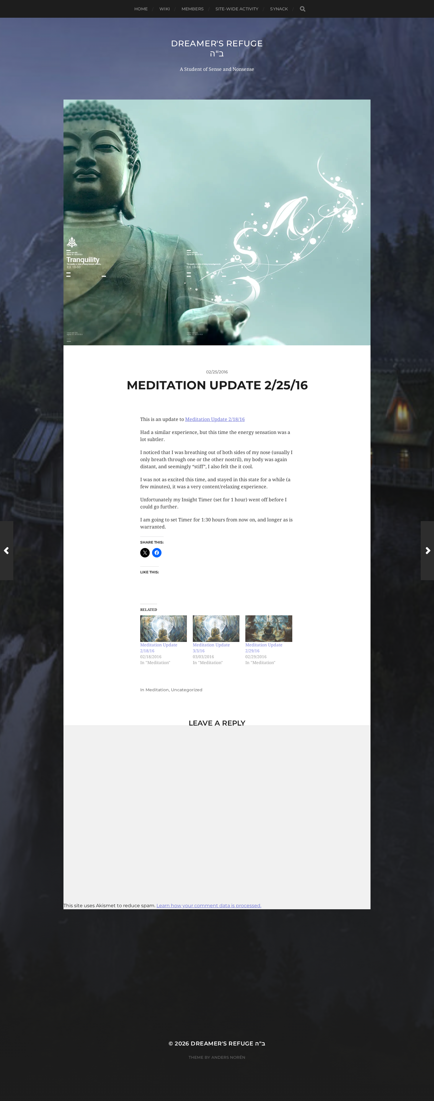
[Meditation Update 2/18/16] (163, 628)
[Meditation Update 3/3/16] (216, 628)
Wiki (164, 9)
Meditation (157, 689)
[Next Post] (427, 550)
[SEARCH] (303, 9)
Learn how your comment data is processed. (208, 905)
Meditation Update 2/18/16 (215, 419)
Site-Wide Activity (237, 9)
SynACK (279, 9)
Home (141, 9)
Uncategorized (187, 689)
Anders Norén (228, 1057)
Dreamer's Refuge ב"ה (217, 48)
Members (193, 9)
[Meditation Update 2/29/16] (268, 628)
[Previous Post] (6, 550)
